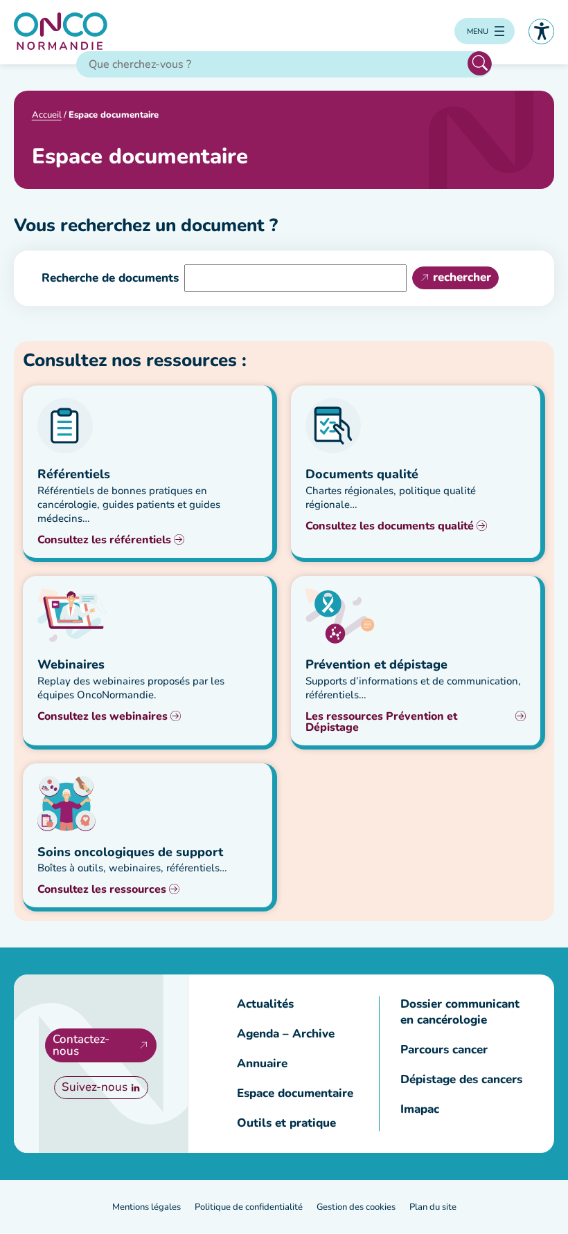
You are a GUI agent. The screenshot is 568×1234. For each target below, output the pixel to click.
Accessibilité (541, 31)
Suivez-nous (94, 1087)
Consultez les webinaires (102, 716)
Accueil (47, 115)
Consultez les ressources (101, 889)
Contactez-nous (81, 1045)
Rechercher (480, 63)
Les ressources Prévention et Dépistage (381, 722)
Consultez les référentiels (104, 539)
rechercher (462, 277)
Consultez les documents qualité (389, 526)
